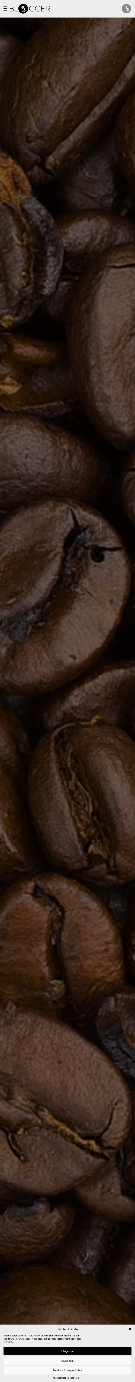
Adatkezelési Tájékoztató (66, 1377)
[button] (129, 1329)
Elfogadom (67, 1351)
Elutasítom (67, 1360)
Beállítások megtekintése (67, 1370)
